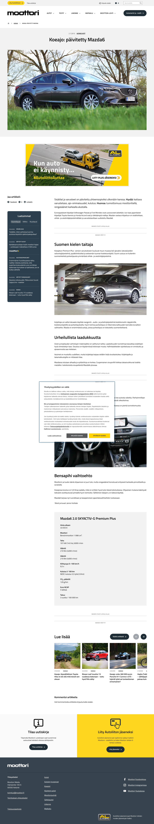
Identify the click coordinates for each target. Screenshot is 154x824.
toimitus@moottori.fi (15, 792)
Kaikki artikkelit (118, 636)
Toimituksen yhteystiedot (17, 798)
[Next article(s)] (144, 637)
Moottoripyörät (50, 795)
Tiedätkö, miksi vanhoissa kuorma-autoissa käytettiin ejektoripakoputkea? (23, 233)
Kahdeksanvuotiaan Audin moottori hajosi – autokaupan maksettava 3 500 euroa (23, 245)
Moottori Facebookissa (137, 779)
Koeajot (47, 786)
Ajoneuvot (81, 33)
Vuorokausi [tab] (15, 221)
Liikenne (47, 804)
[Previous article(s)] (136, 637)
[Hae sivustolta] (140, 3)
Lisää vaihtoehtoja (54, 436)
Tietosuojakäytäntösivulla (59, 426)
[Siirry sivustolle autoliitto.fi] (104, 817)
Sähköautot (48, 799)
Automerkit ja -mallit (133, 13)
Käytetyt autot (50, 790)
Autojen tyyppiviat (51, 781)
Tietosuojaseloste (14, 809)
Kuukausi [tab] (33, 221)
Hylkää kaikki (77, 436)
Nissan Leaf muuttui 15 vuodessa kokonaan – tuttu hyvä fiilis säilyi (21, 293)
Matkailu (47, 808)
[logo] (23, 14)
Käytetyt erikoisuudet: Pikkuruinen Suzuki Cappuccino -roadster (23, 281)
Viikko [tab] (25, 221)
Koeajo (16, 23)
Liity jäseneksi (114, 749)
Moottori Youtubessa (136, 791)
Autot (46, 777)
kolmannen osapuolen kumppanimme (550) (77, 394)
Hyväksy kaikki (99, 436)
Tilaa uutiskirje (31, 3)
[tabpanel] (24, 262)
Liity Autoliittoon (15, 3)
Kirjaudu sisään (106, 3)
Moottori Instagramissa (137, 785)
